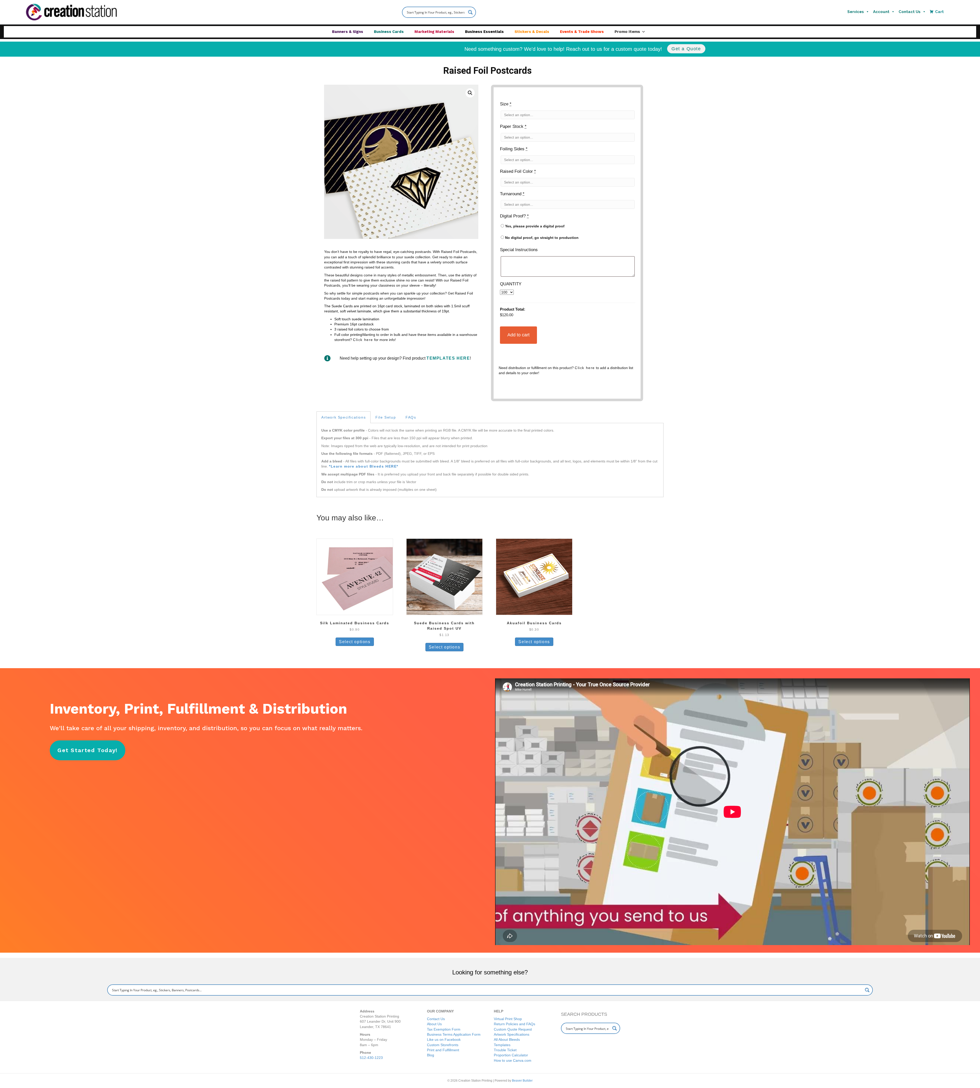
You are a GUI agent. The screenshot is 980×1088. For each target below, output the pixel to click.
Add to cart (518, 334)
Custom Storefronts (442, 1045)
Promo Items (627, 31)
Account (881, 11)
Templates (502, 1045)
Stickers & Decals (531, 31)
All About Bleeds (507, 1039)
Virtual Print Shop (508, 1019)
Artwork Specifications (511, 1034)
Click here (363, 340)
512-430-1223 (371, 1058)
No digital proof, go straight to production (541, 238)
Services (855, 11)
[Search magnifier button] (470, 12)
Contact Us (910, 11)
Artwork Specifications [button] (343, 417)
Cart (939, 11)
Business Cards (389, 31)
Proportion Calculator (511, 1055)
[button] (470, 92)
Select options (354, 642)
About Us (434, 1024)
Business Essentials (484, 31)
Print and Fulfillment (443, 1050)
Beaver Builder (522, 1080)
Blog (430, 1055)
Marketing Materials (434, 31)
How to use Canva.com (512, 1060)
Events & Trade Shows (582, 31)
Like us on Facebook (444, 1039)
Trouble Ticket (505, 1050)
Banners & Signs (347, 31)
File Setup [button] (385, 417)
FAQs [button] (411, 417)
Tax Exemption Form (443, 1029)
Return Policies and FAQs (514, 1024)
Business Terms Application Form (454, 1034)
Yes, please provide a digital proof (534, 226)
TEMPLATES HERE (448, 358)
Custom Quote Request (513, 1029)
